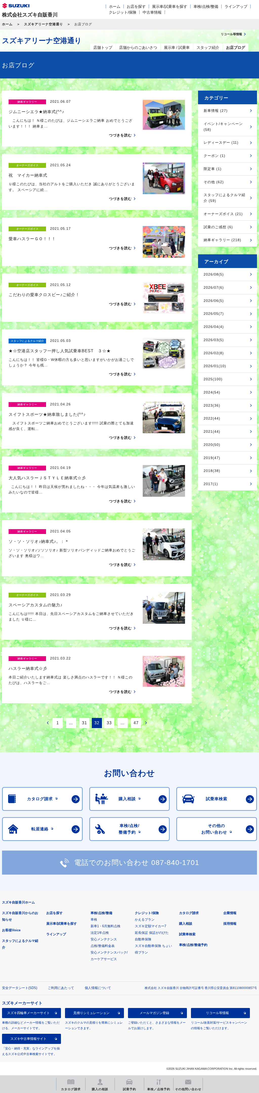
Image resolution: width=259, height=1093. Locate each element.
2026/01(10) (215, 366)
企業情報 (229, 913)
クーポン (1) (214, 156)
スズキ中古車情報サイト (28, 1039)
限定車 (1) (213, 169)
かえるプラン (145, 919)
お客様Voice (11, 930)
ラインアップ (236, 6)
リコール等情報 (217, 1013)
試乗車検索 (187, 934)
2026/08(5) (214, 274)
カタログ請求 (189, 913)
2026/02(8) (214, 353)
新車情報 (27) (216, 111)
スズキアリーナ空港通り (43, 24)
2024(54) (212, 392)
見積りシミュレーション (91, 1013)
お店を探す (136, 6)
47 (136, 723)
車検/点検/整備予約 (193, 945)
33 (109, 723)
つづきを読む (120, 135)
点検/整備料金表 (103, 946)
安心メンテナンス (104, 939)
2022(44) (212, 418)
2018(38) (212, 471)
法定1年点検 (100, 933)
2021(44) (212, 431)
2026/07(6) (214, 287)
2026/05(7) (214, 314)
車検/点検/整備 (205, 6)
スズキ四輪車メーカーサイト (28, 1013)
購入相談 (185, 923)
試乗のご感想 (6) (218, 227)
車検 (94, 919)
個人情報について (98, 988)
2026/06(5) (214, 301)
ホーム (114, 6)
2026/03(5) (214, 340)
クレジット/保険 (122, 12)
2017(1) (211, 484)
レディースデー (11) (221, 142)
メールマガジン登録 (154, 1013)
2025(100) (213, 379)
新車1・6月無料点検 (105, 926)
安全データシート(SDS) (19, 988)
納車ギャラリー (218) (222, 240)
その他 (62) (214, 182)
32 (96, 723)
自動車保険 (143, 939)
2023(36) (212, 405)
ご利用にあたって (61, 988)
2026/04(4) (214, 327)
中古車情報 (152, 12)
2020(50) (212, 445)
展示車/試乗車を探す (169, 6)
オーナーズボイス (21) (223, 214)
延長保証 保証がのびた (152, 933)
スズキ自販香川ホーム (18, 902)
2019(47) (212, 458)
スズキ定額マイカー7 (150, 926)
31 (84, 723)
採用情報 (229, 923)
